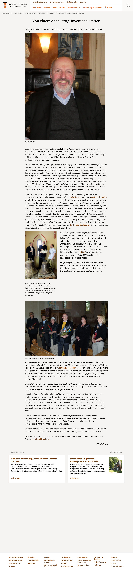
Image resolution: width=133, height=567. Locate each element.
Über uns (108, 7)
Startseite (6, 13)
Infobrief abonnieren (40, 2)
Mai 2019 (51, 13)
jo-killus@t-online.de (41, 439)
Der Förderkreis (116, 560)
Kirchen (47, 7)
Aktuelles (37, 7)
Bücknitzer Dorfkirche (79, 225)
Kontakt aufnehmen (56, 2)
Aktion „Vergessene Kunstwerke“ (84, 561)
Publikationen (59, 7)
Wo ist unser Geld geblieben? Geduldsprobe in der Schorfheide (84, 460)
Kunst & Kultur (74, 7)
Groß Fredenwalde (99, 197)
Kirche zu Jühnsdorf (67, 368)
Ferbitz (81, 252)
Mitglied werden (71, 2)
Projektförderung (100, 562)
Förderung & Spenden (92, 7)
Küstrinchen (76, 197)
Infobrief (63, 563)
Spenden (83, 2)
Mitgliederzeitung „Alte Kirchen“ (35, 13)
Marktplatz (31, 563)
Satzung (113, 563)
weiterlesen (15, 478)
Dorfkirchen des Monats (49, 561)
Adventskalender (67, 560)
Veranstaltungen (33, 560)
